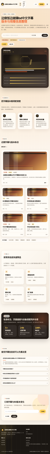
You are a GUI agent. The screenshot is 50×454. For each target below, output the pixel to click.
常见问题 (3, 444)
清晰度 (34, 280)
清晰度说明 (22, 240)
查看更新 (41, 4)
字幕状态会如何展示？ (8, 369)
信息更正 (28, 442)
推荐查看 (35, 299)
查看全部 (4, 146)
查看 (45, 182)
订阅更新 (43, 411)
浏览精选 (14, 416)
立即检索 (45, 35)
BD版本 (29, 280)
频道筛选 (3, 442)
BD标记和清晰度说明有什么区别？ (11, 373)
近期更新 (3, 440)
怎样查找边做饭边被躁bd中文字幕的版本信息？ (14, 358)
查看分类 (11, 44)
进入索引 (4, 44)
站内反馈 (28, 440)
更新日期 (28, 240)
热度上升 (29, 299)
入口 (36, 4)
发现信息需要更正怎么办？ (9, 383)
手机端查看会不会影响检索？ (10, 378)
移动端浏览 (34, 240)
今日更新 (7, 299)
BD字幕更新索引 (24, 4)
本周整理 (12, 299)
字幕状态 (16, 240)
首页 (20, 4)
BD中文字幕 (11, 240)
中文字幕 (7, 282)
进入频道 (7, 416)
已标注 (12, 282)
